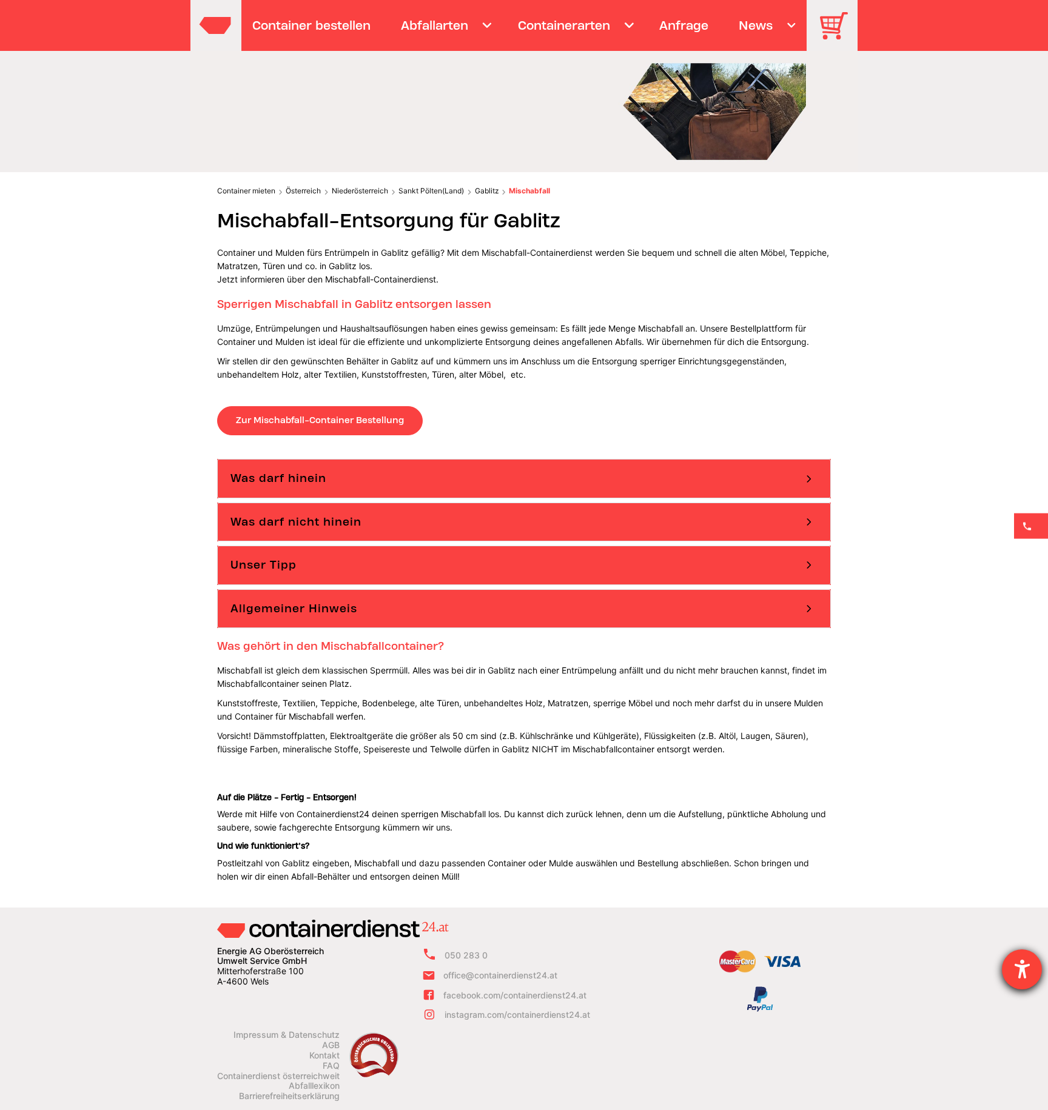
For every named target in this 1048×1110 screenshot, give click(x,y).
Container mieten (246, 190)
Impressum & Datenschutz (286, 1035)
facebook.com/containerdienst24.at (514, 995)
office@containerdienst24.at (500, 975)
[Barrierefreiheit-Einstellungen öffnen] (1022, 969)
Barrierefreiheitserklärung (289, 1096)
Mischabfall (529, 190)
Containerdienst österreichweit (278, 1076)
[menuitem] (311, 25)
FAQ (331, 1066)
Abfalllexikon (314, 1086)
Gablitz (487, 190)
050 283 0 (466, 955)
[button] (524, 478)
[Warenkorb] (838, 34)
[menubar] (522, 25)
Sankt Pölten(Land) (431, 190)
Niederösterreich (360, 190)
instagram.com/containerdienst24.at (517, 1015)
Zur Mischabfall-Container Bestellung (320, 420)
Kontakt (324, 1055)
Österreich (303, 190)
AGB (331, 1045)
